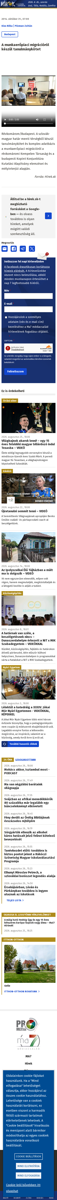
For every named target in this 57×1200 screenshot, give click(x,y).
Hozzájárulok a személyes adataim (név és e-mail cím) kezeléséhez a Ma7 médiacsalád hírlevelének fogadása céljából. (28, 324)
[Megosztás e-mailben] (5, 249)
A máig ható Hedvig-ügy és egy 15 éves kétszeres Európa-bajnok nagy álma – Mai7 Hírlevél (29, 922)
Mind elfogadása (28, 1175)
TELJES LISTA (14, 900)
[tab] (8, 760)
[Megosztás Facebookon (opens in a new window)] (14, 249)
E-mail (8, 303)
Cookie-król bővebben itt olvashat (23, 1188)
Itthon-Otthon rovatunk (20, 991)
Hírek (28, 1063)
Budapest (9, 34)
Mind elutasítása (28, 1166)
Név (6, 290)
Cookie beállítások (28, 1156)
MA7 (28, 1056)
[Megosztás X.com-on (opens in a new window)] (32, 249)
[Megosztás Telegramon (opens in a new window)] (23, 249)
